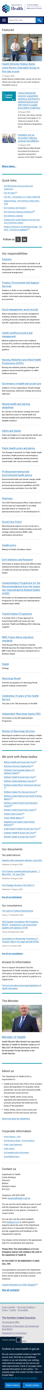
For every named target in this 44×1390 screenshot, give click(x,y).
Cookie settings (9, 1340)
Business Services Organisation (18, 766)
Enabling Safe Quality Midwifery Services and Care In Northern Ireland (22, 221)
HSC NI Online (13, 193)
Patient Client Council (14, 814)
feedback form (12, 1222)
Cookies (13, 1310)
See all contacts (10, 1290)
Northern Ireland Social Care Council (20, 810)
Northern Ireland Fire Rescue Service (20, 792)
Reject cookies (12, 1385)
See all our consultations (12, 953)
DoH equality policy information (16, 1152)
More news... (9, 166)
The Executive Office (10, 1322)
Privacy (5, 1310)
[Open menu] (4, 20)
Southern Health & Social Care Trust (20, 833)
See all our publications (12, 897)
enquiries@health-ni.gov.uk (18, 1198)
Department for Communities (14, 1333)
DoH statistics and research (15, 208)
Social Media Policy (11, 1156)
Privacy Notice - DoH (12, 1137)
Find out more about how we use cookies (19, 1378)
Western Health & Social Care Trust (20, 837)
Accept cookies (32, 1385)
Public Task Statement (13, 1144)
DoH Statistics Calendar (13, 216)
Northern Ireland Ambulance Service (20, 781)
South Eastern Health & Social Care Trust (22, 829)
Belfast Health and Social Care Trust (20, 762)
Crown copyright (8, 1307)
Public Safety (9, 1148)
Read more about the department (16, 1119)
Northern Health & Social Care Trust (20, 777)
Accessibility (23, 1310)
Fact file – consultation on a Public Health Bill (22, 197)
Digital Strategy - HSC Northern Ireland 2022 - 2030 (22, 202)
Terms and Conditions (26, 1307)
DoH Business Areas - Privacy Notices (19, 1141)
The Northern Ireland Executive (18, 1317)
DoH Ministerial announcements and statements (18, 187)
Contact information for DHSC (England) (20, 1285)
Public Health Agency (14, 818)
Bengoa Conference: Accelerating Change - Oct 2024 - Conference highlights (23, 228)
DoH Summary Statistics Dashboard (22, 212)
